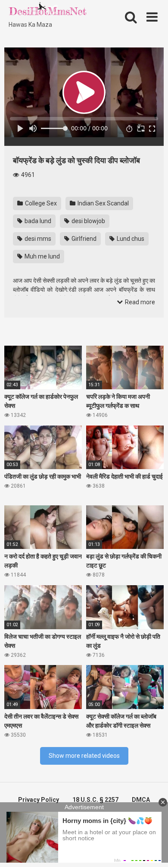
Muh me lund (41, 256)
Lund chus (129, 238)
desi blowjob (87, 221)
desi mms (37, 238)
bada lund (37, 221)
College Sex (40, 203)
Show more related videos (84, 755)
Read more (139, 302)
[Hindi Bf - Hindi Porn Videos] (47, 10)
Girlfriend (83, 238)
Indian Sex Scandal (102, 203)
